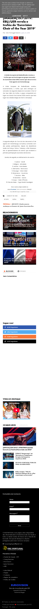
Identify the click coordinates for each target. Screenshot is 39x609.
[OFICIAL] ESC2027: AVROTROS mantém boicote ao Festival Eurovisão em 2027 (18, 448)
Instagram (23, 189)
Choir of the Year (12, 196)
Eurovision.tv (7, 562)
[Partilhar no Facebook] (5, 37)
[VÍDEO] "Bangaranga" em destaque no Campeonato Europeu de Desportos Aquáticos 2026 (24, 456)
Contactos (7, 575)
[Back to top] (34, 604)
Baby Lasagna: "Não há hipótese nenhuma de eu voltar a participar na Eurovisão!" (25, 473)
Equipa (6, 573)
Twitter (18, 189)
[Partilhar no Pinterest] (16, 37)
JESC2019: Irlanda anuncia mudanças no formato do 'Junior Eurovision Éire (18, 205)
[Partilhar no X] (10, 37)
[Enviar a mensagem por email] (21, 37)
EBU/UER (23, 196)
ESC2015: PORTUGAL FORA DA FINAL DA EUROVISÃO (26, 463)
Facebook (13, 189)
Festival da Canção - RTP (11, 557)
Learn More (16, 16)
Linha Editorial (8, 570)
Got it (25, 16)
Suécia (14, 199)
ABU (5, 566)
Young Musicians (9, 559)
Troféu (22, 199)
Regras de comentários (11, 577)
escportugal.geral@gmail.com (13, 544)
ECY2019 (6, 199)
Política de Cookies (9, 580)
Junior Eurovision (9, 564)
